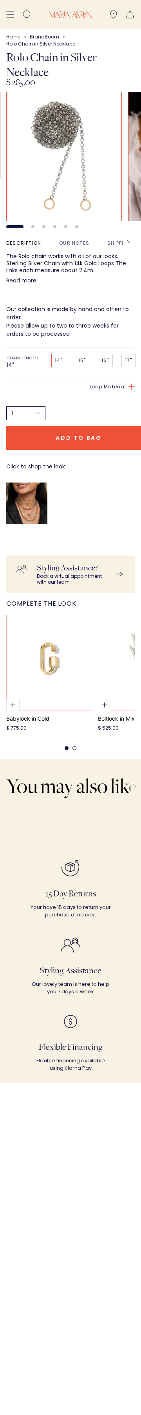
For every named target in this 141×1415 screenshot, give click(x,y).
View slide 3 (43, 226)
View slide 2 (32, 226)
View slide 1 (15, 226)
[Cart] (130, 14)
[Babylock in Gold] (50, 662)
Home (13, 36)
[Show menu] (10, 14)
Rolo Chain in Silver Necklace (35, 547)
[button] (27, 14)
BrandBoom (44, 36)
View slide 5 (65, 226)
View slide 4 (54, 226)
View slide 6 (76, 226)
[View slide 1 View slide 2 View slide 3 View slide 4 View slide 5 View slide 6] (70, 160)
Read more (21, 280)
